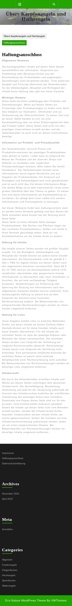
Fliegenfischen (9, 570)
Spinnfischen (9, 580)
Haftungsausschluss (12, 458)
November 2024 (10, 493)
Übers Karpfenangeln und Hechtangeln (36, 16)
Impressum (8, 453)
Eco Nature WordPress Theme (25, 600)
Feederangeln (9, 565)
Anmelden (7, 529)
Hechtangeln (8, 575)
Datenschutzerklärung (13, 463)
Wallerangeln (9, 585)
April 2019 (7, 498)
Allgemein (7, 559)
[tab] (20, 4)
